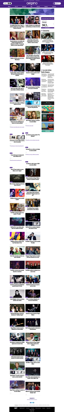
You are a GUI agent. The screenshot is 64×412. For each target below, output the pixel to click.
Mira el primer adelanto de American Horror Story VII (17, 184)
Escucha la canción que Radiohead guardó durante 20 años (17, 285)
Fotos (21, 118)
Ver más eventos (47, 131)
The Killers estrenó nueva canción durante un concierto (17, 271)
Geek (31, 6)
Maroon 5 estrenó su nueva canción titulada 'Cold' (33, 392)
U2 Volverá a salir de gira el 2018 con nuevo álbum (32, 164)
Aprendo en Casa (26, 0)
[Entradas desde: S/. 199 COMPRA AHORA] (48, 109)
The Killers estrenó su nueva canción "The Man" (32, 242)
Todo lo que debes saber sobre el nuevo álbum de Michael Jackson (17, 89)
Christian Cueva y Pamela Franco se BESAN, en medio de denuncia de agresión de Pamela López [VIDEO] (51, 90)
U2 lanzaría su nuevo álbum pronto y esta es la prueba (17, 141)
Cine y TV (16, 6)
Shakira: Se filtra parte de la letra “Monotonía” (17, 59)
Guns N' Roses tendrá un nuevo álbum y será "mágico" (17, 170)
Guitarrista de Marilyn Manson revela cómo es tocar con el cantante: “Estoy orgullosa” (47, 64)
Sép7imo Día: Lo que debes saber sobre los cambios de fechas (17, 227)
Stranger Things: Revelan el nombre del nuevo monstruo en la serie (33, 256)
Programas (46, 6)
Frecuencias (54, 6)
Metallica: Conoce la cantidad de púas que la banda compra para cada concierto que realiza (47, 52)
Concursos (38, 6)
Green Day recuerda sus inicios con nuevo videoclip (17, 256)
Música (9, 6)
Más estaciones (37, 0)
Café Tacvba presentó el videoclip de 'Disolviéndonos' (33, 328)
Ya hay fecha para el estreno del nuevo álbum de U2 (17, 155)
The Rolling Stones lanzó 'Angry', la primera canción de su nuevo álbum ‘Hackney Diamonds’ (17, 27)
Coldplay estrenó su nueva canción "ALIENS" (17, 199)
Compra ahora (51, 112)
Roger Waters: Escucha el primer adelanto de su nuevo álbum (17, 328)
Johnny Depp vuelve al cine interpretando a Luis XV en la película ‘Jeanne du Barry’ (33, 41)
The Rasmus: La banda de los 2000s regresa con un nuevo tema (17, 343)
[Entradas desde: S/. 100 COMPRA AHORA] (48, 117)
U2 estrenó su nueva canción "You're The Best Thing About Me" (32, 106)
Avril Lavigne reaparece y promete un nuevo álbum (33, 121)
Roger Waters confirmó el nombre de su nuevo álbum (17, 390)
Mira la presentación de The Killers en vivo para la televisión (33, 87)
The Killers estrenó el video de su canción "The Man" (17, 213)
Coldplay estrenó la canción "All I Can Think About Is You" (17, 242)
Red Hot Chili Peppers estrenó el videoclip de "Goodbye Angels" (17, 314)
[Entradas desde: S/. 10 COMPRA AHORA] (48, 125)
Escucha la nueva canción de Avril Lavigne (33, 73)
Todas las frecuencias (47, 27)
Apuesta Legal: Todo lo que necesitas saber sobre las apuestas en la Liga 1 (51, 85)
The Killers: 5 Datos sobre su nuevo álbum (33, 363)
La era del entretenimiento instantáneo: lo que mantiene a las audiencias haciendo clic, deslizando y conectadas (47, 41)
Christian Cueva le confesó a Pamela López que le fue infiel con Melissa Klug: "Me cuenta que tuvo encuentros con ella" (51, 75)
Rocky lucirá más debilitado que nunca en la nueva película (17, 122)
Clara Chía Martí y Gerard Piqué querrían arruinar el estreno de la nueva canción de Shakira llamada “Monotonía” (33, 57)
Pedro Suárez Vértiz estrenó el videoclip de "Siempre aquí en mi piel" (33, 194)
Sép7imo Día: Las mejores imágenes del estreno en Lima (33, 227)
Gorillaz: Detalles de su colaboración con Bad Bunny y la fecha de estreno (33, 26)
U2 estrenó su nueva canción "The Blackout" (33, 135)
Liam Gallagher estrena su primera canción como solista (17, 299)
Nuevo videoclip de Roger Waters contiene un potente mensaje (32, 178)
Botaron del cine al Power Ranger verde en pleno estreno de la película (33, 344)
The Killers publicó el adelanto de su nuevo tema (33, 271)
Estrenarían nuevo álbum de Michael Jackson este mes (17, 103)
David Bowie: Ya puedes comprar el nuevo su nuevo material (17, 376)
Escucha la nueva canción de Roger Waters (33, 314)
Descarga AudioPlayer (31, 0)
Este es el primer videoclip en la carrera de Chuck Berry (32, 299)
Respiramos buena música (32, 399)
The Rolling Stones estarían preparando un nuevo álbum (33, 208)
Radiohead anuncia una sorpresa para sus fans (32, 285)
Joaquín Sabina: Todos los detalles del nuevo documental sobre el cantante (17, 74)
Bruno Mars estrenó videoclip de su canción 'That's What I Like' (33, 377)
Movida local (24, 6)
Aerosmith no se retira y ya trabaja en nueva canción (33, 150)
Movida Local (11, 225)
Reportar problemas (32, 409)
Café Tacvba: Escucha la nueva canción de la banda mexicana (17, 357)
